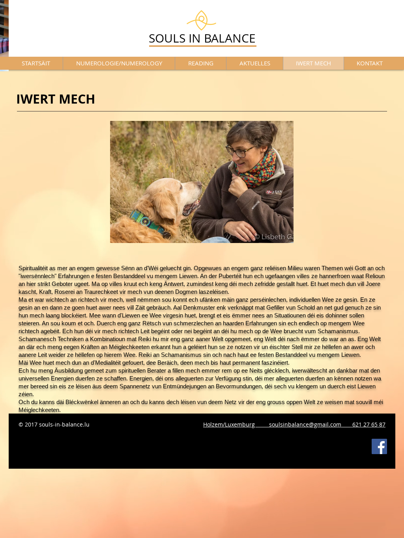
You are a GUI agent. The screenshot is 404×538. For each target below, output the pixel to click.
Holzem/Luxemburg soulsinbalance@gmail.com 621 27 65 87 (294, 424)
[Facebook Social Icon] (379, 446)
